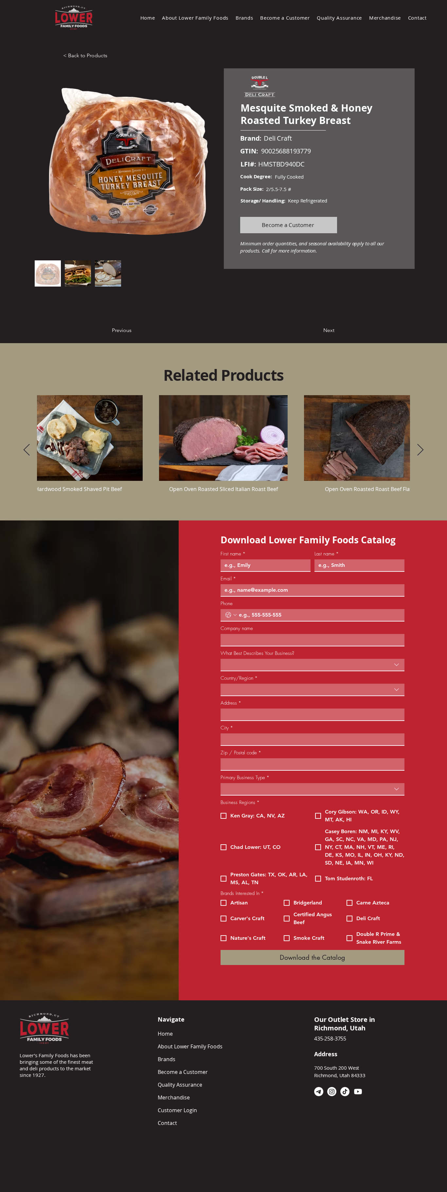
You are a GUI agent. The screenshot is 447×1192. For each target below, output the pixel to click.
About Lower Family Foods (190, 1046)
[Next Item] (420, 450)
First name (233, 554)
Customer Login (177, 1110)
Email (228, 579)
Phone (227, 603)
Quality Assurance (180, 1084)
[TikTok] (344, 1091)
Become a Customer (183, 1072)
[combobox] (312, 665)
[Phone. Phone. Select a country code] (231, 615)
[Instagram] (331, 1091)
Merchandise (174, 1097)
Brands (166, 1059)
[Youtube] (358, 1091)
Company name (237, 628)
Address (231, 703)
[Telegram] (318, 1091)
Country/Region (239, 678)
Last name (326, 554)
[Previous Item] (26, 450)
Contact (167, 1123)
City (227, 728)
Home (165, 1033)
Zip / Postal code (241, 753)
